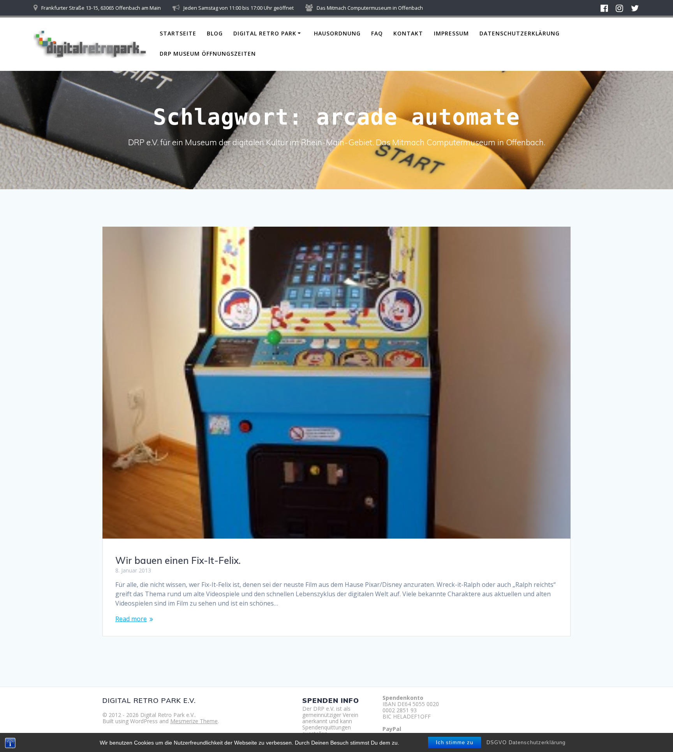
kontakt (408, 33)
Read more (131, 619)
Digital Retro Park (264, 33)
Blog (215, 33)
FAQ (377, 33)
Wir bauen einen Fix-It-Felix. (178, 560)
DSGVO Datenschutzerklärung (526, 742)
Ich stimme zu (454, 742)
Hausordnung (337, 33)
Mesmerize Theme (194, 721)
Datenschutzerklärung (519, 33)
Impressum (451, 33)
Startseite (178, 33)
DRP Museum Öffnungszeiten (208, 53)
